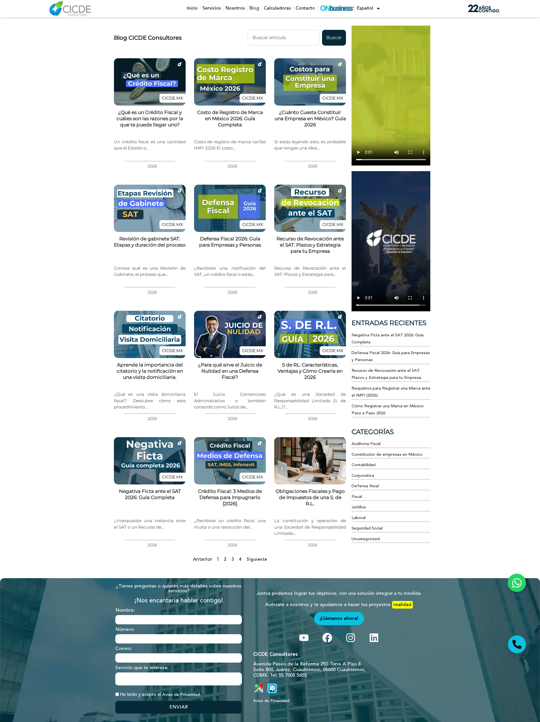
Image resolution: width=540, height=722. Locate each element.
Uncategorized (366, 539)
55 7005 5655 (293, 675)
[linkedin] (374, 637)
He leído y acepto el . (160, 694)
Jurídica (359, 507)
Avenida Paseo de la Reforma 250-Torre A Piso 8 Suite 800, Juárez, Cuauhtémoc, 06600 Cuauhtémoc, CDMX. (309, 670)
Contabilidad (363, 465)
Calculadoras (277, 8)
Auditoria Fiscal (366, 444)
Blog (254, 8)
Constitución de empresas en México (387, 455)
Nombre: (125, 610)
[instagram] (304, 637)
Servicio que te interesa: (141, 667)
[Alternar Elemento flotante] (517, 583)
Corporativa (363, 476)
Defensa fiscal (365, 486)
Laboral (359, 518)
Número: (124, 629)
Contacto (305, 8)
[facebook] (327, 637)
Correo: (123, 648)
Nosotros (235, 8)
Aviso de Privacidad (181, 695)
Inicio (192, 8)
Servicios (211, 8)
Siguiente (257, 560)
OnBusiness (337, 8)
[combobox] (283, 38)
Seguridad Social (367, 528)
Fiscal (357, 497)
